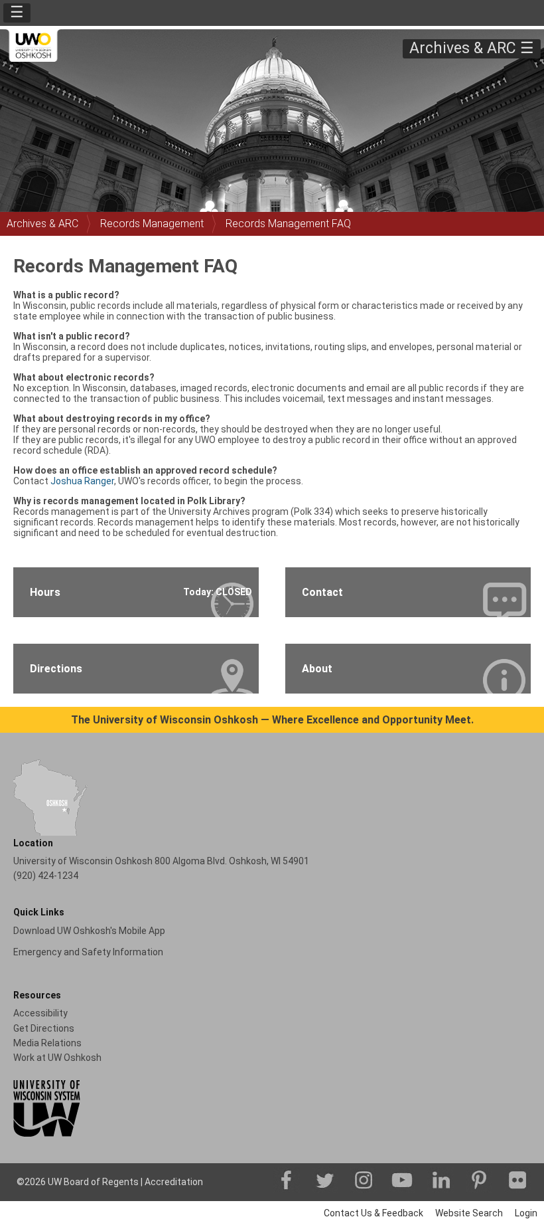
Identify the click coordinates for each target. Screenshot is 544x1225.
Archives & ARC (42, 223)
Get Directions (43, 1028)
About (317, 668)
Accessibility (40, 1013)
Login (526, 1213)
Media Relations (47, 1043)
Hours (141, 592)
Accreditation (174, 1182)
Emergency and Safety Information (88, 952)
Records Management (152, 223)
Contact (322, 592)
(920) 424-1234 (45, 875)
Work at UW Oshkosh (57, 1057)
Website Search (469, 1213)
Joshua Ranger (82, 481)
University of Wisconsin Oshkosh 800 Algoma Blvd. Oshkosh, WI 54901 (161, 861)
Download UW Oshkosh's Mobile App (89, 930)
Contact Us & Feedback (373, 1213)
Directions (56, 668)
